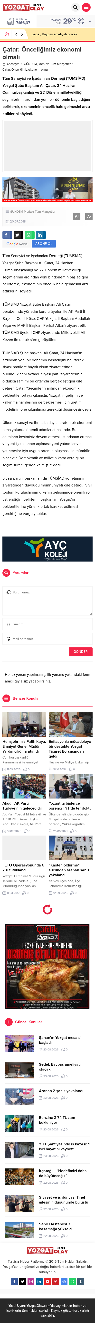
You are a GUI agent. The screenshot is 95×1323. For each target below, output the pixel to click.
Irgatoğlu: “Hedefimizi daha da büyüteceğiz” (63, 1173)
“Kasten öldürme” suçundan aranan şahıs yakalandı (69, 870)
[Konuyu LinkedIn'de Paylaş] (41, 235)
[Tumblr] (80, 1281)
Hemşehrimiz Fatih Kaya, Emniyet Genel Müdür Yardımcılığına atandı (24, 746)
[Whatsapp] (72, 1281)
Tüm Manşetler (60, 64)
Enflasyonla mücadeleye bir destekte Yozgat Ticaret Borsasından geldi (70, 749)
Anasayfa (13, 64)
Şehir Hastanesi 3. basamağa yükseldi (56, 1226)
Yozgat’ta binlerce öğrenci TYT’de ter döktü (70, 806)
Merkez (43, 64)
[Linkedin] (39, 1281)
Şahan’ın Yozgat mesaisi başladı (60, 1040)
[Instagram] (31, 1281)
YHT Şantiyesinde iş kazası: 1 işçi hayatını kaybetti (64, 1147)
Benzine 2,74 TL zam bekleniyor (57, 1120)
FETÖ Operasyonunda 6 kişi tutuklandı (23, 868)
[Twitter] (22, 1281)
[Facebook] (14, 1281)
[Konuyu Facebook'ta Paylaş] (7, 235)
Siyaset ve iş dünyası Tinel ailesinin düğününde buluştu (63, 1200)
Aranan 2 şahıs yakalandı (61, 1090)
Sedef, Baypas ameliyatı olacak (54, 34)
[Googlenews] (64, 1281)
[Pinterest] (55, 1281)
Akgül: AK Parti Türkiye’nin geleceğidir (22, 806)
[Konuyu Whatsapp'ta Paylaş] (30, 235)
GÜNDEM (30, 64)
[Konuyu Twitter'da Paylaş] (18, 235)
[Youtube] (47, 1281)
